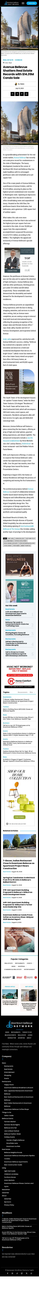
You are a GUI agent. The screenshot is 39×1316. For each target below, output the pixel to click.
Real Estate (8, 60)
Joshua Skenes (8, 545)
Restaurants (11, 630)
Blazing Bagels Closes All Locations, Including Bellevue (17, 634)
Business (6, 723)
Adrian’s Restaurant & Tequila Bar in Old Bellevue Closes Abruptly (16, 643)
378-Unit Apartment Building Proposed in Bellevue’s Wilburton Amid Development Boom (17, 892)
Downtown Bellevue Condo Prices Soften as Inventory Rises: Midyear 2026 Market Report (18, 917)
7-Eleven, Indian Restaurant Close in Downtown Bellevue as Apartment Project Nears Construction (18, 701)
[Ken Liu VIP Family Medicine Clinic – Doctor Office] (20, 590)
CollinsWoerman (8, 540)
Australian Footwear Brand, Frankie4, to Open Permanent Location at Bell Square (29, 1007)
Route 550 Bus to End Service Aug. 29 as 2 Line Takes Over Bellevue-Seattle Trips (18, 718)
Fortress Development (20, 540)
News (8, 619)
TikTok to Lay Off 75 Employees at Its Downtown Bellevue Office (16, 726)
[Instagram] (12, 1273)
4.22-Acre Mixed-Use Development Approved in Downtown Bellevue (16, 613)
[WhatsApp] (26, 94)
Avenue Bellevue (20, 158)
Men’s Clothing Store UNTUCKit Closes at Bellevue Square (18, 710)
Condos (18, 60)
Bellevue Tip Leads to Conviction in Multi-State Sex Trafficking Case (17, 624)
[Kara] (16, 84)
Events (5, 731)
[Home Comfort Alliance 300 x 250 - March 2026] (19, 675)
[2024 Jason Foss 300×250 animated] (19, 261)
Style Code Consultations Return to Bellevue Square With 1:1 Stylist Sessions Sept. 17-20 (19, 734)
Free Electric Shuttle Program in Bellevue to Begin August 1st (10, 1002)
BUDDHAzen (26, 444)
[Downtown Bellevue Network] (11, 3)
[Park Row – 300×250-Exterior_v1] (19, 382)
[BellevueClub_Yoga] (20, 565)
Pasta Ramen (16, 545)
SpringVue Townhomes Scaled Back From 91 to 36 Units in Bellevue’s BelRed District (19, 879)
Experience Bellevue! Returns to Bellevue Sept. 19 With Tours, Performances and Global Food (17, 743)
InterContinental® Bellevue (27, 543)
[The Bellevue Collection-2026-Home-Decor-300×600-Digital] (19, 796)
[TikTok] (17, 1273)
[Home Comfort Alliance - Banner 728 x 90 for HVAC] (19, 977)
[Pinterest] (22, 94)
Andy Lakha (7, 339)
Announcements (22, 692)
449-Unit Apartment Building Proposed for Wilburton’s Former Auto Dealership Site (17, 904)
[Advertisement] (19, 1295)
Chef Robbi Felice (30, 538)
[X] (17, 94)
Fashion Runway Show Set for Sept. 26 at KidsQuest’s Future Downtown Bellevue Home (19, 752)
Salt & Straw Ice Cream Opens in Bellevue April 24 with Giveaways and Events (16, 654)
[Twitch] (22, 1273)
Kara (22, 84)
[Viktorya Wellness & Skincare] (19, 939)
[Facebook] (13, 94)
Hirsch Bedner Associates (11, 543)
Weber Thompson (25, 545)
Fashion (6, 706)
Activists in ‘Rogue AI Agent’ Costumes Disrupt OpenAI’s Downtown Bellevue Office (19, 760)
